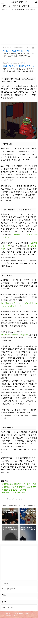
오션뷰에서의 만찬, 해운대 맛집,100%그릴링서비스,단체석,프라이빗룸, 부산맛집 (18, 55)
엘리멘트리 (32, 246)
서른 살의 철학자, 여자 (20, 2)
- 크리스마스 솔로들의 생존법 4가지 (13, 493)
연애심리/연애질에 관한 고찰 (21, 9)
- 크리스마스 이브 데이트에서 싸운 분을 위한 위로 (18, 484)
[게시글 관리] (10, 499)
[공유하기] (7, 499)
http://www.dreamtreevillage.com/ (15, 335)
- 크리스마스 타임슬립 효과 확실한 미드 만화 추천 (18, 487)
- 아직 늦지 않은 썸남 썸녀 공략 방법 (13, 490)
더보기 (33, 505)
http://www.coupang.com (12, 63)
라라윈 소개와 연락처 (8, 589)
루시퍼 (3, 249)
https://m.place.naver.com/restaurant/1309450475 (17, 47)
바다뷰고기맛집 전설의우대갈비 (16, 51)
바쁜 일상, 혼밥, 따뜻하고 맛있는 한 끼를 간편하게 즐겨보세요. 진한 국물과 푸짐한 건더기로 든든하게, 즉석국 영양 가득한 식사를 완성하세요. (18, 70)
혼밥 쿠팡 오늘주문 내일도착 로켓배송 (18, 66)
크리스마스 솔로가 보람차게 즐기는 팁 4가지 (15, 6)
